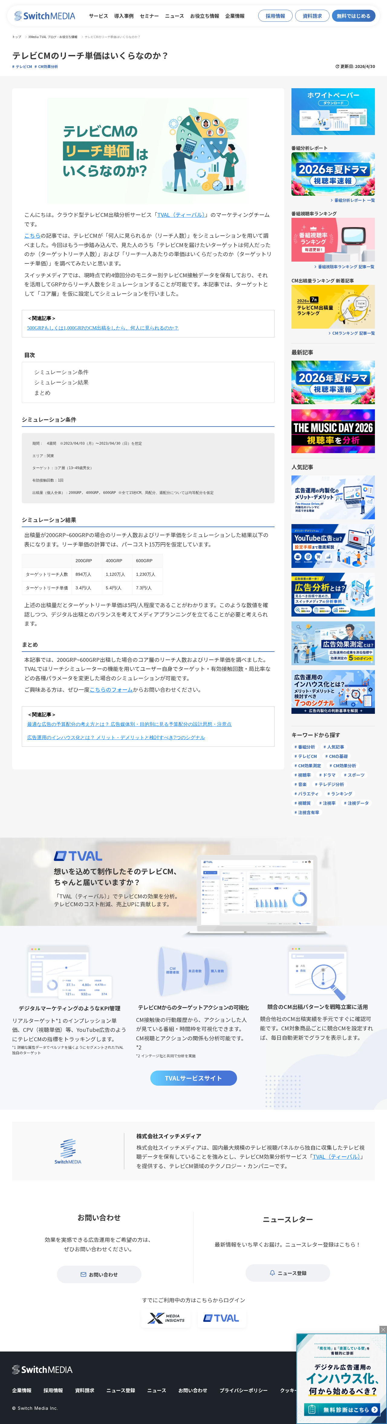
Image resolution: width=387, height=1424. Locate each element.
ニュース (174, 15)
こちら (32, 235)
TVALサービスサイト (193, 1078)
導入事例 (124, 15)
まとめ (42, 393)
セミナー (149, 15)
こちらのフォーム (111, 689)
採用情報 (53, 1390)
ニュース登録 (120, 1390)
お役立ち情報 (204, 15)
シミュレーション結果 (61, 382)
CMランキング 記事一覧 (353, 333)
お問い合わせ (192, 1390)
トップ (16, 37)
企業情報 (235, 15)
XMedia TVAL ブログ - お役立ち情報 (52, 37)
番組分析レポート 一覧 (354, 200)
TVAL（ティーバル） (181, 214)
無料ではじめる (354, 16)
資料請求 (84, 1390)
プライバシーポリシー (244, 1390)
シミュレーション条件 (61, 372)
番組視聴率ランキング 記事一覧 (346, 266)
